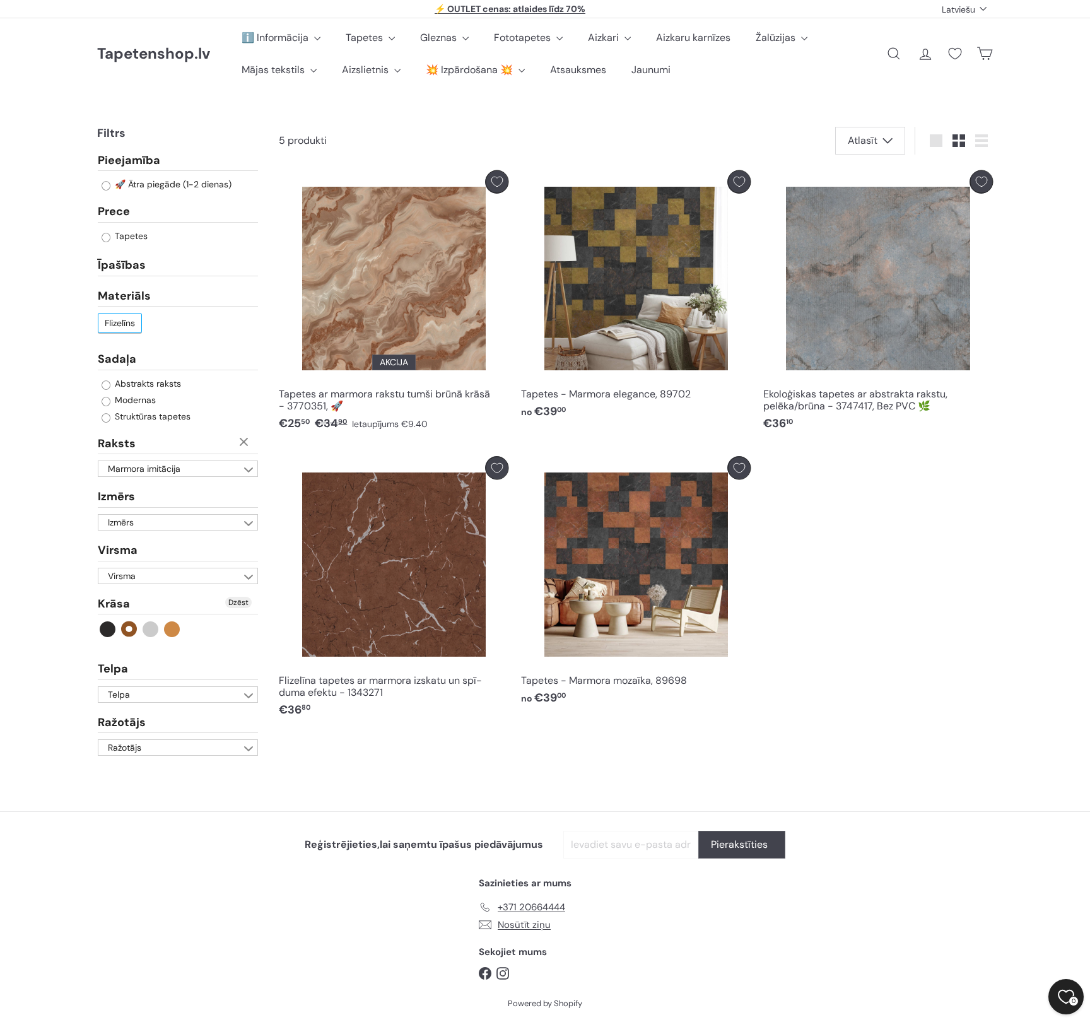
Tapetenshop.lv (153, 54)
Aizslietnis (366, 69)
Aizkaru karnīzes (693, 37)
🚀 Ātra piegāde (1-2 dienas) (171, 185)
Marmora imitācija (144, 469)
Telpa (113, 668)
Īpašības (122, 265)
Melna (108, 629)
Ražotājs (122, 722)
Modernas (134, 400)
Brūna (129, 629)
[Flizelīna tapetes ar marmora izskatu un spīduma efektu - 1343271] (393, 589)
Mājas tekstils (274, 69)
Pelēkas (151, 629)
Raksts (117, 443)
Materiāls (124, 295)
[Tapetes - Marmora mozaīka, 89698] (636, 583)
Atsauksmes (578, 69)
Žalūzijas (777, 37)
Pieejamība (129, 161)
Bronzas (172, 629)
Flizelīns (120, 323)
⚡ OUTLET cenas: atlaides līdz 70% (510, 9)
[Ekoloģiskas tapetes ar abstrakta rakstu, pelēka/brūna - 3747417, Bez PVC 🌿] (878, 303)
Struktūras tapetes (151, 416)
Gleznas (439, 37)
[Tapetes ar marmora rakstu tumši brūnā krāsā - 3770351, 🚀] (393, 303)
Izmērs (116, 497)
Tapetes (365, 37)
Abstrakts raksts (146, 383)
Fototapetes (523, 37)
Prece (114, 212)
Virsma (118, 550)
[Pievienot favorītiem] (496, 182)
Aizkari (604, 37)
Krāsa (114, 603)
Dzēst (245, 443)
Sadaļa (117, 359)
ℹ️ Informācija (276, 37)
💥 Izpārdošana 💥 (470, 69)
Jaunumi (651, 69)
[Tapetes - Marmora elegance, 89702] (636, 297)
